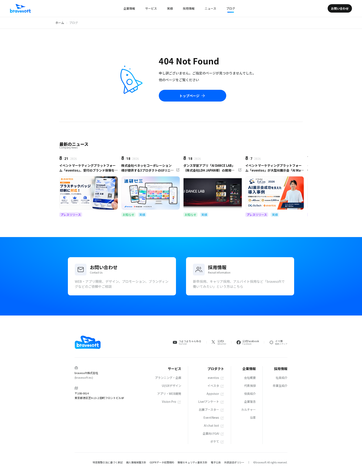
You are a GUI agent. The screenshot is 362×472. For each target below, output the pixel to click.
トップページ (189, 95)
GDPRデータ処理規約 (162, 462)
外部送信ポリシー (234, 462)
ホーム (59, 23)
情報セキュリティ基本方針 (192, 462)
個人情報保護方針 (136, 462)
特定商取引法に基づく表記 (108, 462)
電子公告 (216, 462)
